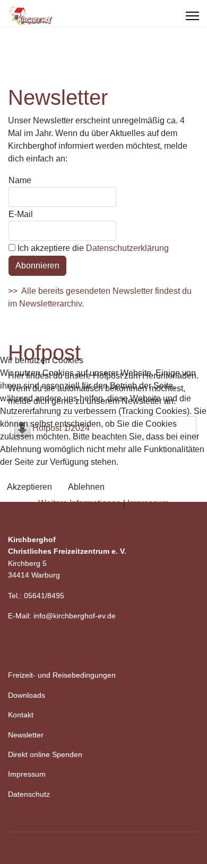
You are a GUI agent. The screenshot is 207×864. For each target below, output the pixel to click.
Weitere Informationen (79, 503)
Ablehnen (86, 486)
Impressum (148, 503)
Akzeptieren (29, 486)
